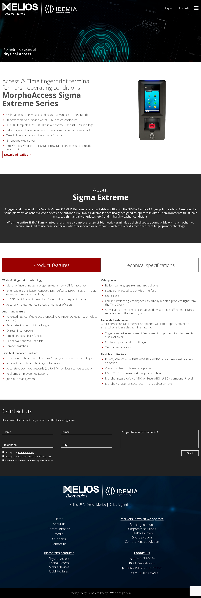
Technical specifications (150, 265)
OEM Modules (59, 571)
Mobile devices (59, 567)
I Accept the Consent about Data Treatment (28, 456)
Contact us (59, 544)
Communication (59, 529)
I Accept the (19, 452)
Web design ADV (120, 593)
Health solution (142, 533)
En (184, 8)
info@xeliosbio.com (144, 563)
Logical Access (59, 563)
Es (170, 8)
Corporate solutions (142, 529)
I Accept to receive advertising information (29, 460)
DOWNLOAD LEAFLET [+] (18, 154)
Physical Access (59, 558)
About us (59, 524)
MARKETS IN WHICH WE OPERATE (142, 519)
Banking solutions (142, 525)
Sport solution (142, 537)
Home (59, 519)
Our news (59, 539)
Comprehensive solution (142, 541)
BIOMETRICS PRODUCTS (59, 553)
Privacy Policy (26, 452)
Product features (51, 265)
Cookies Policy (98, 593)
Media (59, 534)
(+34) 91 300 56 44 (144, 558)
